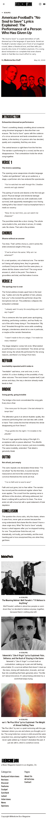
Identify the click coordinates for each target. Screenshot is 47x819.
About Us (28, 776)
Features (5, 786)
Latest (4, 796)
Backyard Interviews (10, 776)
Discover (5, 783)
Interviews (6, 799)
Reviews (4, 779)
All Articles (29, 779)
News (3, 802)
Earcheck (5, 792)
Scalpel (4, 789)
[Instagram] (40, 4)
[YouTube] (44, 4)
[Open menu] (4, 4)
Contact (27, 782)
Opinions (5, 805)
